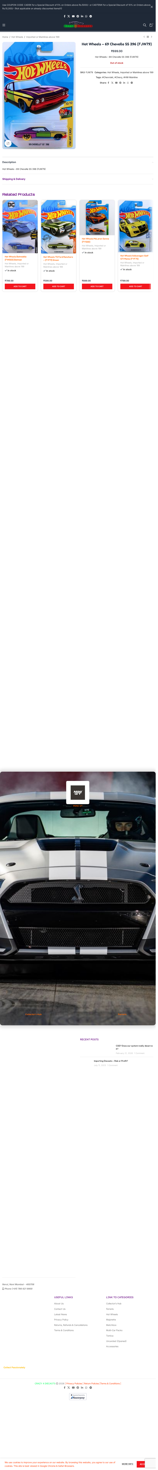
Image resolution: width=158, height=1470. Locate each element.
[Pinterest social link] (77, 16)
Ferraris (110, 1309)
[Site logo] (78, 25)
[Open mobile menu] (4, 25)
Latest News (60, 1314)
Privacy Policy (61, 1319)
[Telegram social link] (90, 16)
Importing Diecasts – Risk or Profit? (111, 1061)
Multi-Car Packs (114, 1330)
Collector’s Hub (113, 1303)
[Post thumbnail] (86, 1064)
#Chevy (118, 77)
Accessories (112, 1346)
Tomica (109, 1335)
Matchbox (111, 1325)
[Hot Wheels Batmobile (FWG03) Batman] (20, 226)
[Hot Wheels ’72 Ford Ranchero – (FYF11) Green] (58, 227)
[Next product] (151, 37)
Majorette (111, 1319)
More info (128, 1464)
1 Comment (139, 1053)
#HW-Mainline (130, 77)
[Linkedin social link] (82, 16)
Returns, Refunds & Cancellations (70, 1325)
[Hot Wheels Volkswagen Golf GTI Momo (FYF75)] (135, 226)
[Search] (145, 25)
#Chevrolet (107, 77)
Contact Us (59, 1309)
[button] (20, 468)
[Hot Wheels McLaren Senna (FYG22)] (97, 217)
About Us (59, 1303)
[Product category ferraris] (122, 898)
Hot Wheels (17, 37)
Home (5, 37)
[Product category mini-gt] (77, 794)
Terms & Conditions (64, 1330)
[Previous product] (144, 37)
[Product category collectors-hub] (33, 898)
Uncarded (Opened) (116, 1341)
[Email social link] (73, 16)
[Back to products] (148, 37)
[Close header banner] (152, 6)
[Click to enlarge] (8, 143)
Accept (144, 1464)
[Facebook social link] (65, 16)
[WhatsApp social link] (86, 16)
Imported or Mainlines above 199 (42, 37)
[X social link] (69, 16)
